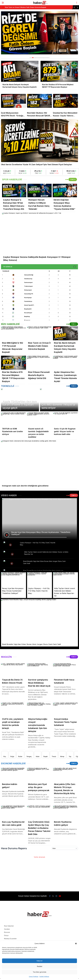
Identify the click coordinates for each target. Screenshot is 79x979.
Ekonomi (7, 932)
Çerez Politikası (33, 976)
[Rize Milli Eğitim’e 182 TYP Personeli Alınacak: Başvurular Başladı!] (13, 333)
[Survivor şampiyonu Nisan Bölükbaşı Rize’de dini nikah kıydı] (39, 670)
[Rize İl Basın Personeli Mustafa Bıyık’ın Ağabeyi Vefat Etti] (39, 363)
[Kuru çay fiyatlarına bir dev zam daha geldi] (13, 812)
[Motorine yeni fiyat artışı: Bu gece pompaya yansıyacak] (39, 775)
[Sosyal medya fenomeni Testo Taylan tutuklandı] (65, 709)
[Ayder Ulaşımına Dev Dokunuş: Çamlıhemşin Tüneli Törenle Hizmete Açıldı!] (65, 363)
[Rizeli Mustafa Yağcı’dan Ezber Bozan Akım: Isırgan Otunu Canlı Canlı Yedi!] (12, 563)
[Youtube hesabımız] (60, 896)
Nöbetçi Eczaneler (10, 938)
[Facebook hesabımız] (49, 896)
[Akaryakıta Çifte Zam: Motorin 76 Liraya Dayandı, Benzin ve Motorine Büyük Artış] (65, 775)
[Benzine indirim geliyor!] (13, 775)
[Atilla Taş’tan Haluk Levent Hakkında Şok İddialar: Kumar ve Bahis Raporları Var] (12, 554)
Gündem (7, 929)
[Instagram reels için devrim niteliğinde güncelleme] (39, 461)
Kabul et (39, 961)
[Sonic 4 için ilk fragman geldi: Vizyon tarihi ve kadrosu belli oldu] (65, 419)
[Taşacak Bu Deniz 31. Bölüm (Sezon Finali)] (13, 670)
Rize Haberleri (9, 926)
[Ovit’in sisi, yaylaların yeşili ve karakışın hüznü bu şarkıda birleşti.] (13, 709)
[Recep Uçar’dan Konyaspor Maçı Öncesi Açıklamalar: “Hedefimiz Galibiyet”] (13, 579)
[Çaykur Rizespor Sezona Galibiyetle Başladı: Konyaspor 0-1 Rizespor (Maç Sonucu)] (39, 233)
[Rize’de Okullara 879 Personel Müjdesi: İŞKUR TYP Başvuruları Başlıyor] (13, 363)
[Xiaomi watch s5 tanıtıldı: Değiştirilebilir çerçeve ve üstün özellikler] (39, 419)
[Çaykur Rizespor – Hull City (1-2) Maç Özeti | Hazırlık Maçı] (11, 545)
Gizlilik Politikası (44, 976)
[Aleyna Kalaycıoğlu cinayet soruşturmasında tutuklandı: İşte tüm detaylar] (39, 709)
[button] (76, 944)
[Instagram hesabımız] (56, 896)
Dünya (6, 935)
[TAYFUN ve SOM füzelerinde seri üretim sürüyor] (13, 419)
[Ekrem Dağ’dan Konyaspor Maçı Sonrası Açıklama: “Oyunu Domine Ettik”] (65, 190)
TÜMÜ (72, 179)
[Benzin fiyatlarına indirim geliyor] (65, 812)
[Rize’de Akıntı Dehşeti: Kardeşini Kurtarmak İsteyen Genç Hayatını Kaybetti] (65, 333)
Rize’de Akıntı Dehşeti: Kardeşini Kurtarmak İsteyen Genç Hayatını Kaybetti (32, 7)
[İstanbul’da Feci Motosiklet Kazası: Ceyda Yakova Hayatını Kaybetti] (65, 100)
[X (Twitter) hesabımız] (53, 896)
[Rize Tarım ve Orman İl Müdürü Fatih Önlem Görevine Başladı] (39, 333)
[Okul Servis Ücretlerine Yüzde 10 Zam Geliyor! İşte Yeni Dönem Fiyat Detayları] (39, 140)
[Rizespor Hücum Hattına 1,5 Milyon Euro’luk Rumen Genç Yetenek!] (39, 190)
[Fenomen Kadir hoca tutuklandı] (65, 670)
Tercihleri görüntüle (39, 972)
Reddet (39, 966)
